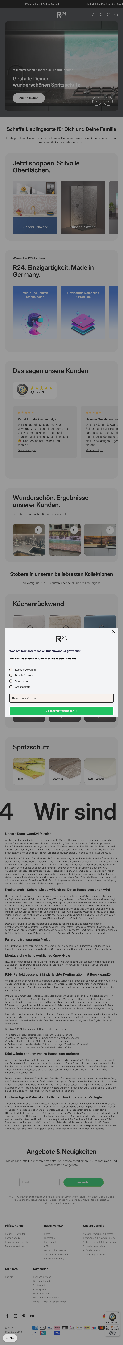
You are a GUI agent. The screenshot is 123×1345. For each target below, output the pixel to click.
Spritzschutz (22, 680)
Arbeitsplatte (22, 686)
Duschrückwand (24, 675)
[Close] (114, 631)
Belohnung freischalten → (61, 710)
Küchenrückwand (25, 669)
